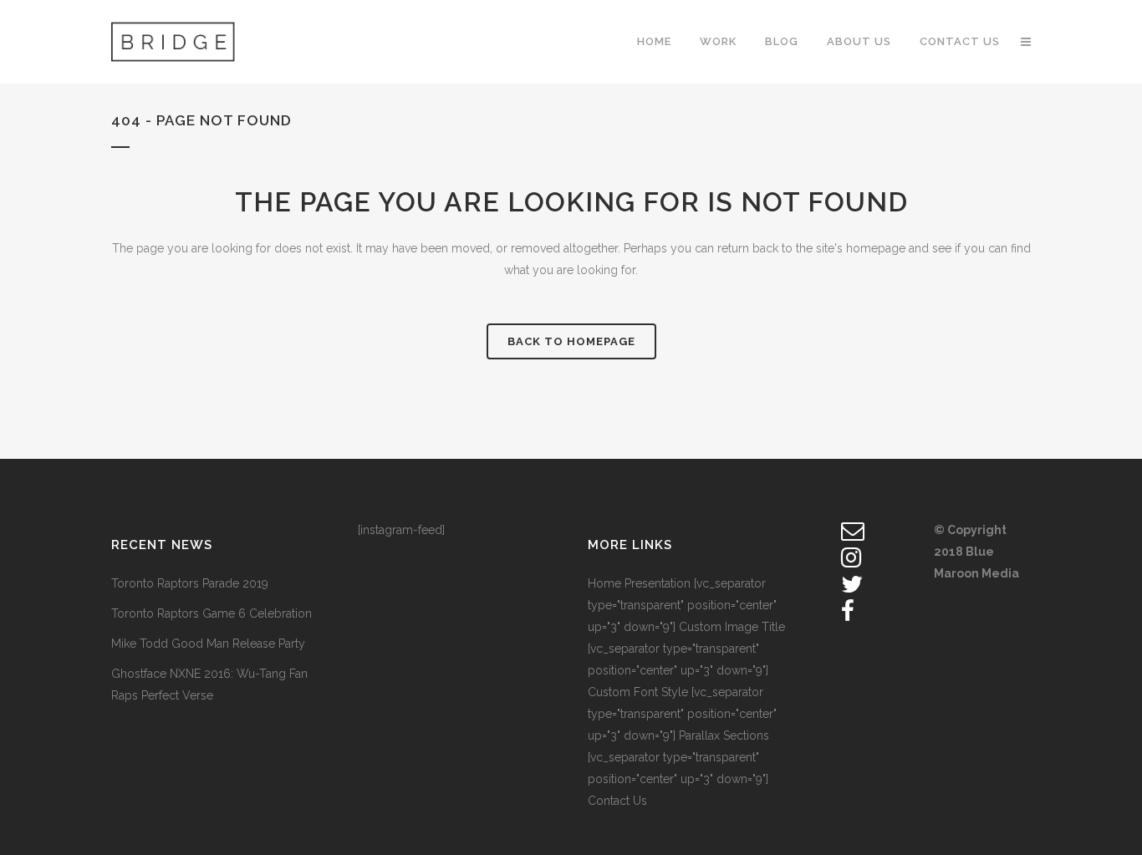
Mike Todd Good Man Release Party (208, 643)
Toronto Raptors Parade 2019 (189, 583)
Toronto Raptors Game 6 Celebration (211, 613)
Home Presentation (639, 583)
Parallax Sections (724, 735)
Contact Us (617, 800)
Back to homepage (571, 341)
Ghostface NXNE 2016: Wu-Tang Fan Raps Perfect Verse (209, 684)
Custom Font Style (638, 692)
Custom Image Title (732, 627)
